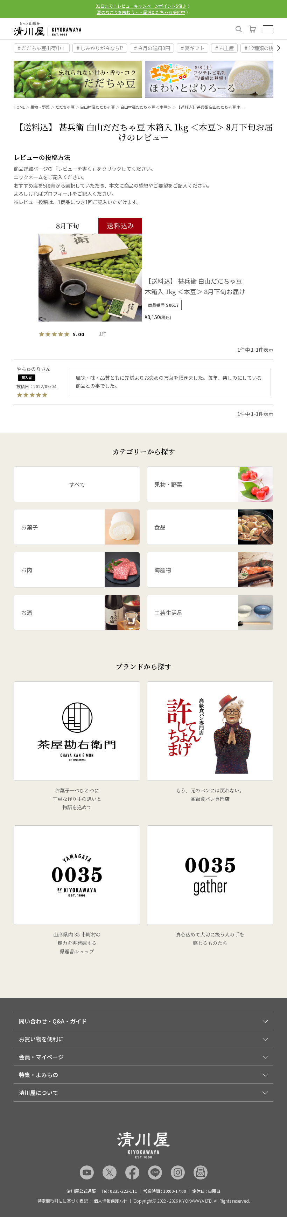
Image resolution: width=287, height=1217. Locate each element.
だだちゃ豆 (65, 107)
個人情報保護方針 (110, 1201)
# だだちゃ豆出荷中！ (42, 48)
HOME (19, 107)
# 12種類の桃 (259, 48)
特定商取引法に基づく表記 (62, 1201)
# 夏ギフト (192, 48)
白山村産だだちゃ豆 (97, 107)
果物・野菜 (40, 107)
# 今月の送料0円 (152, 48)
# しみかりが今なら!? (100, 48)
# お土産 (224, 48)
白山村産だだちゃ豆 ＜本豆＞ (145, 107)
